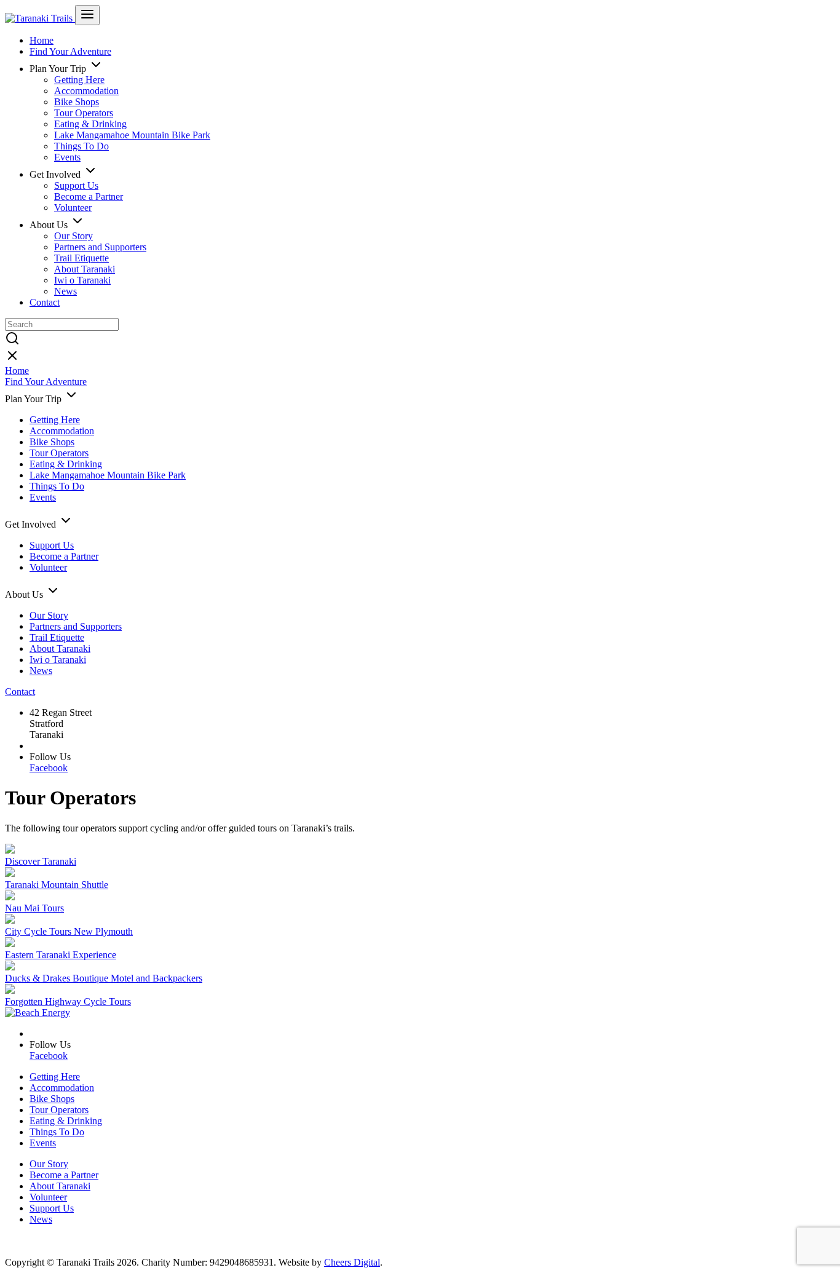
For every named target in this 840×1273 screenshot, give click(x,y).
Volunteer (73, 207)
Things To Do (81, 146)
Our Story (73, 236)
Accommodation (86, 90)
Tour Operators (83, 113)
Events (67, 157)
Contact (45, 302)
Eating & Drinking (90, 124)
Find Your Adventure (70, 51)
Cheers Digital (352, 1262)
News (65, 291)
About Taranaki (84, 269)
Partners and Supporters (100, 247)
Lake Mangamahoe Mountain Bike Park (132, 135)
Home (41, 40)
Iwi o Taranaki (82, 280)
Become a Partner (88, 196)
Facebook (49, 768)
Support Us (76, 185)
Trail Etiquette (81, 258)
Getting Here (79, 79)
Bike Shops (76, 102)
